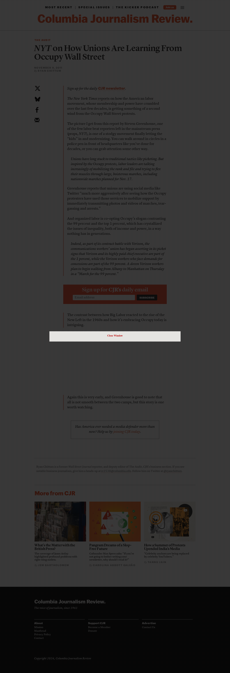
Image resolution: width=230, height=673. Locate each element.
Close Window (115, 335)
